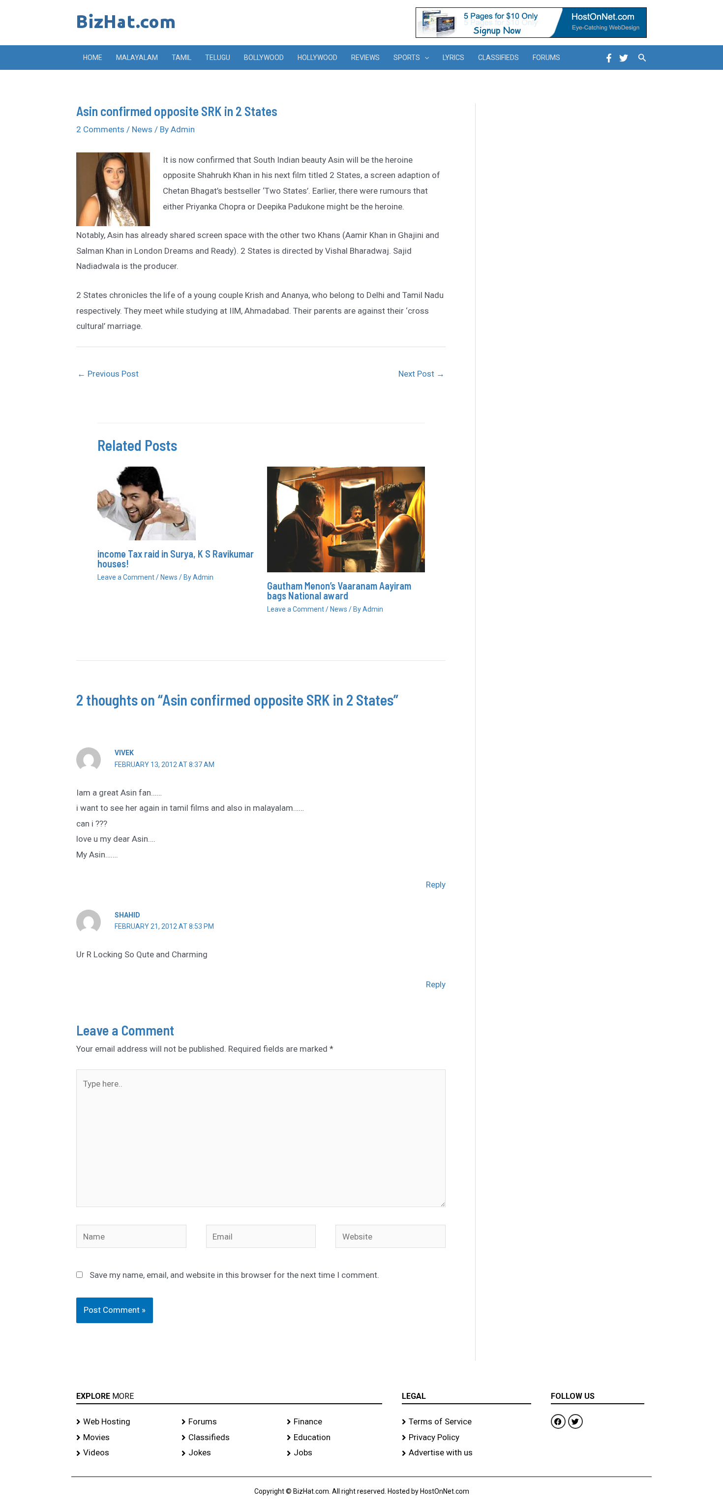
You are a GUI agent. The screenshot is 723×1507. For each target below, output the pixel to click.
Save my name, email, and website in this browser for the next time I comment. (234, 1275)
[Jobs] (334, 1453)
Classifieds (498, 57)
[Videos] (124, 1453)
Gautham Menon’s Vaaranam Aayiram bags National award (339, 590)
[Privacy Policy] (466, 1438)
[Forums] (229, 1422)
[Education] (334, 1438)
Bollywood (264, 57)
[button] (424, 57)
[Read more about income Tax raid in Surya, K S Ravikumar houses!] (146, 503)
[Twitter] (623, 58)
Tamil (181, 57)
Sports (406, 57)
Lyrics (453, 57)
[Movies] (124, 1438)
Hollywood (317, 57)
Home (92, 57)
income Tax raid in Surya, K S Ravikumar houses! (175, 558)
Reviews (365, 57)
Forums (546, 57)
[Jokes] (229, 1453)
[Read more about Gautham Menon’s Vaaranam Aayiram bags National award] (346, 519)
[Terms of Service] (466, 1422)
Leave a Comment (125, 577)
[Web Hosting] (124, 1422)
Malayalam (137, 57)
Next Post (421, 374)
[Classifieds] (229, 1438)
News (142, 129)
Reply (436, 884)
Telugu (217, 57)
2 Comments (100, 129)
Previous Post (108, 374)
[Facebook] (608, 58)
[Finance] (334, 1422)
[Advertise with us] (466, 1453)
